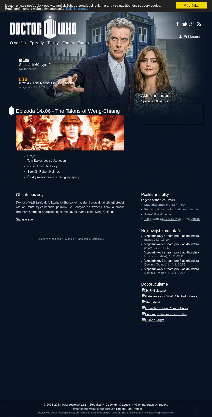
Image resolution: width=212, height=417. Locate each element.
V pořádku (191, 5)
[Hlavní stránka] (43, 24)
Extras (83, 43)
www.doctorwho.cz (74, 404)
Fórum (68, 43)
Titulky (53, 43)
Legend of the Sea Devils (158, 200)
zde (30, 219)
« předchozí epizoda (49, 238)
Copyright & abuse (118, 404)
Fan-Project (134, 408)
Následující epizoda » (91, 238)
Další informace (77, 8)
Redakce (96, 404)
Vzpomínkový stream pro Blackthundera (171, 236)
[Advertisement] (172, 157)
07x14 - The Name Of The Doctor (46, 83)
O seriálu (18, 43)
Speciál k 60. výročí (35, 65)
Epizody (36, 43)
